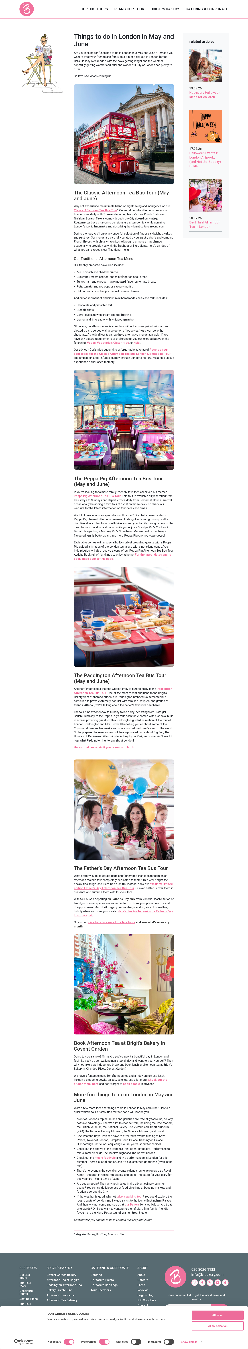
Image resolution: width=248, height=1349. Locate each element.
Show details (189, 1341)
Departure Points (26, 1292)
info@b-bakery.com (207, 1274)
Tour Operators (101, 1290)
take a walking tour (130, 1196)
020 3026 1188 (203, 1269)
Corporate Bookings (104, 1285)
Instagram (194, 1283)
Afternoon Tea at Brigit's (63, 1280)
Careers (142, 1280)
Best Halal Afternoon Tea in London (204, 224)
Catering (96, 1275)
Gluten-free (121, 342)
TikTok (225, 1283)
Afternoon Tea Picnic (61, 1295)
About (141, 1275)
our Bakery (132, 1204)
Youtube (217, 1283)
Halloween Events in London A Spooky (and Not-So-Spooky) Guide (205, 159)
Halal (137, 342)
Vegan (91, 342)
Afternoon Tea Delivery (62, 1300)
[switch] (104, 1342)
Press (141, 1285)
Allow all (217, 1315)
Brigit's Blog (145, 1295)
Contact (142, 1305)
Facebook (202, 1283)
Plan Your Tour (129, 9)
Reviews (143, 1290)
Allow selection (217, 1325)
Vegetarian (104, 342)
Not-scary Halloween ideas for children (204, 95)
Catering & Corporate (207, 9)
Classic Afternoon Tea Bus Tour (95, 210)
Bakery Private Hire (59, 1290)
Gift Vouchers (146, 1300)
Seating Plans (28, 1299)
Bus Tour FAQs (25, 1284)
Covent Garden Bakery (61, 1275)
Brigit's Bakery (165, 9)
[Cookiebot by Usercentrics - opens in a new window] (23, 1342)
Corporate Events (102, 1280)
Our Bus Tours (94, 9)
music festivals (105, 1157)
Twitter (210, 1283)
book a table (131, 1084)
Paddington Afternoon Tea (64, 1285)
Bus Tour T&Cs (25, 1305)
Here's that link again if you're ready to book (104, 747)
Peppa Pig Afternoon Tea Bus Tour (97, 496)
